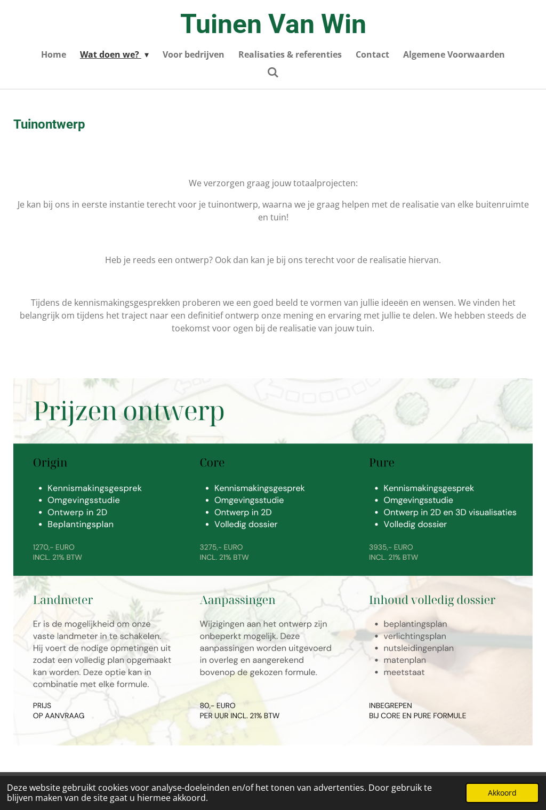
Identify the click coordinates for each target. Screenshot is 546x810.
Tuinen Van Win (273, 24)
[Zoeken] (273, 72)
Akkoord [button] (502, 793)
